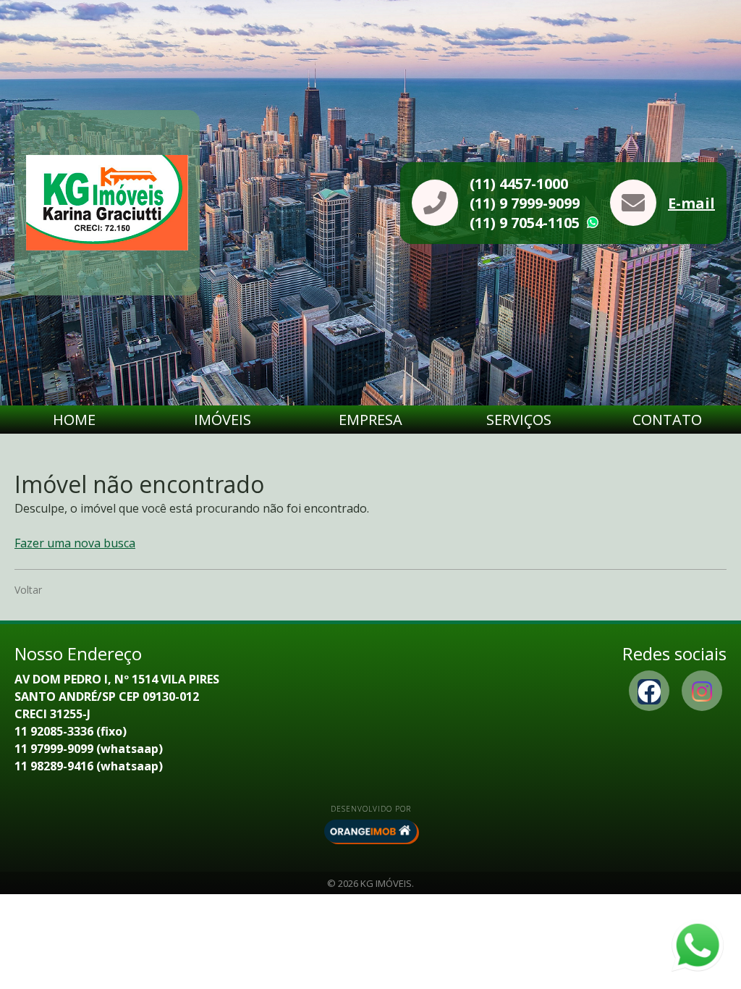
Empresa (370, 419)
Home (74, 419)
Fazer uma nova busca (74, 543)
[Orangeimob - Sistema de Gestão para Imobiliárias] (370, 831)
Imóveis (222, 419)
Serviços (518, 419)
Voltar (28, 590)
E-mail (691, 203)
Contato (667, 419)
